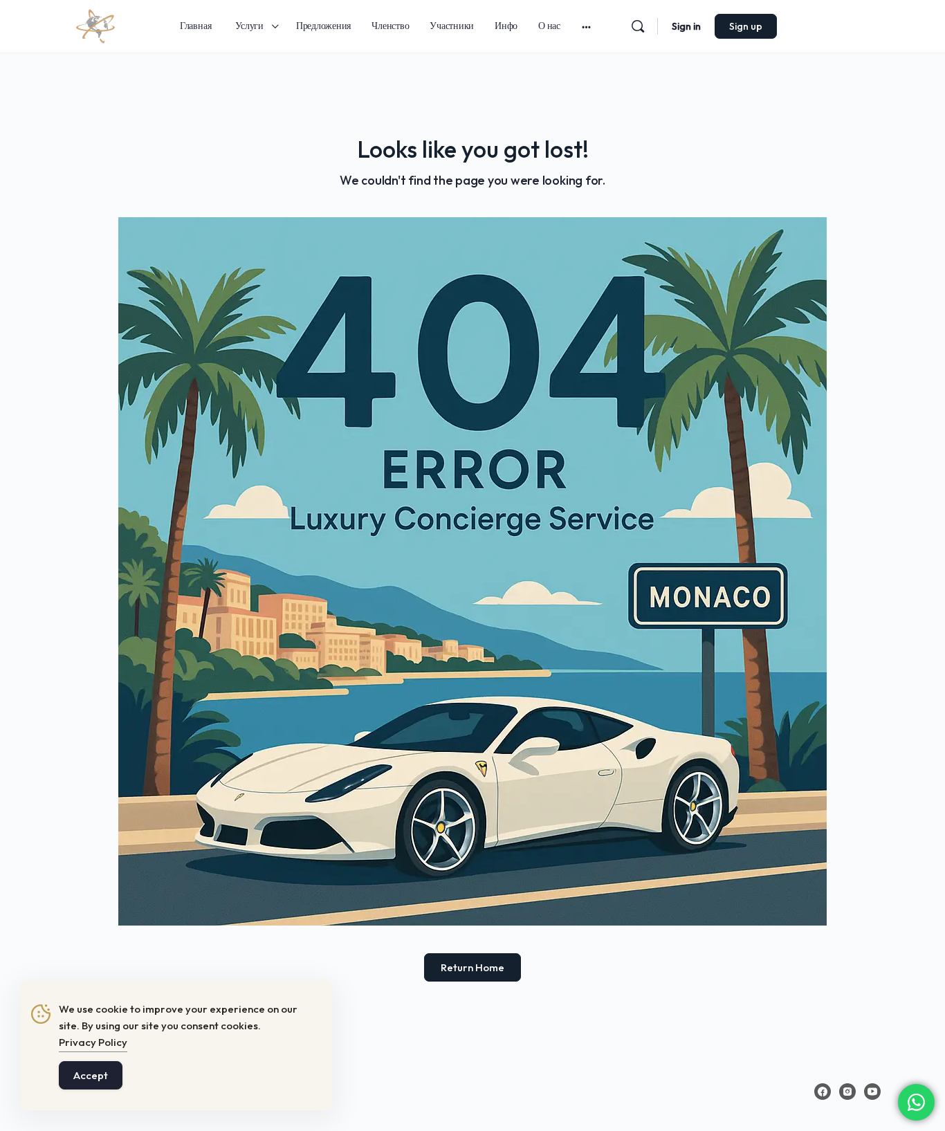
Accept (90, 1075)
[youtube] (872, 1091)
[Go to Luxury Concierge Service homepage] (95, 24)
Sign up (745, 26)
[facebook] (822, 1091)
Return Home (472, 967)
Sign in (686, 26)
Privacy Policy (93, 1042)
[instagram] (847, 1091)
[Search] (638, 26)
